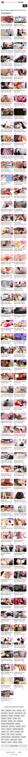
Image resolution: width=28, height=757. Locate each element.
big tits (20, 742)
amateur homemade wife (7, 723)
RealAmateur (14, 2)
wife (8, 734)
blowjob (10, 721)
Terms (19, 752)
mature (3, 729)
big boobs (19, 721)
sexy (14, 710)
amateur (18, 723)
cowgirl (9, 718)
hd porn (3, 734)
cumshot (19, 710)
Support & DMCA (10, 752)
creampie (17, 731)
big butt (3, 731)
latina (11, 731)
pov (8, 731)
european (9, 729)
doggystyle (8, 710)
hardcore (18, 726)
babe (2, 710)
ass (25, 713)
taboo (23, 726)
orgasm (10, 742)
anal (22, 731)
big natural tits (18, 713)
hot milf (14, 718)
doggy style (13, 739)
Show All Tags (14, 745)
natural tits (4, 721)
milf (24, 710)
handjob (11, 715)
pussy (22, 715)
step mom (11, 726)
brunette (23, 737)
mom (19, 718)
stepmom (3, 742)
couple (19, 739)
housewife (17, 715)
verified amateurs (5, 737)
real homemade (16, 737)
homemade (18, 734)
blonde (12, 734)
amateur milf (4, 726)
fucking (15, 742)
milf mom (3, 718)
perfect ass (4, 715)
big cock (11, 713)
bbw (2, 739)
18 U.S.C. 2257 (14, 754)
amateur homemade (18, 729)
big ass (7, 739)
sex (15, 721)
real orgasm (4, 713)
